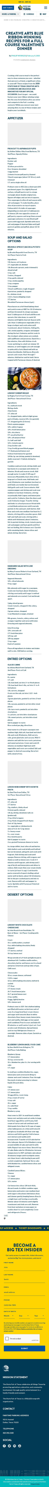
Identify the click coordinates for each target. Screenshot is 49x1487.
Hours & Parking (9, 14)
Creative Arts (24, 60)
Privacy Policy (35, 1484)
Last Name (8, 1274)
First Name (9, 1262)
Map (44, 14)
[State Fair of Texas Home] (24, 7)
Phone (7, 1300)
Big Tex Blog (16, 20)
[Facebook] (4, 1445)
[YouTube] (19, 1445)
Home (6, 20)
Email (6, 1287)
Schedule (30, 14)
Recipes (26, 20)
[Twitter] (9, 1445)
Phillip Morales (18, 56)
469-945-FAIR (8, 1433)
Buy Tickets (8, 8)
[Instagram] (14, 1445)
